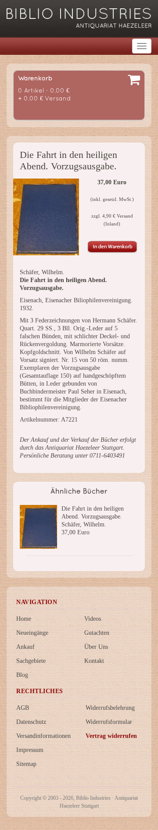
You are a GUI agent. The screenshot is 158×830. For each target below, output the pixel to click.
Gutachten (96, 633)
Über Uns (96, 647)
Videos (92, 618)
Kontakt (94, 661)
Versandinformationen (43, 736)
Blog (22, 675)
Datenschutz (31, 722)
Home (23, 618)
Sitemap (26, 764)
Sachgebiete (31, 661)
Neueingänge (32, 633)
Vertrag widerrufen (111, 736)
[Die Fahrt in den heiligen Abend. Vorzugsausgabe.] (46, 217)
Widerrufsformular (109, 722)
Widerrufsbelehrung (110, 708)
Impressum (29, 750)
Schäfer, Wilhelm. (83, 524)
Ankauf (25, 647)
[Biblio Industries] (79, 14)
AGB (22, 708)
